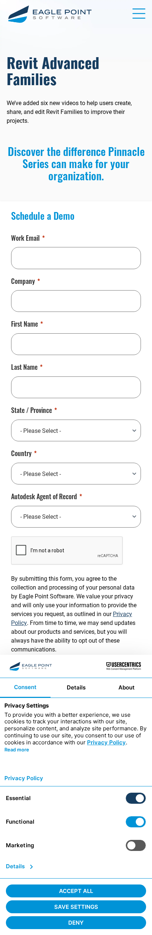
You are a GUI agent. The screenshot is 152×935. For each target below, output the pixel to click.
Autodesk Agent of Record (44, 497)
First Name (24, 325)
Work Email (25, 239)
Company (23, 282)
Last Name (24, 368)
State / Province (31, 411)
